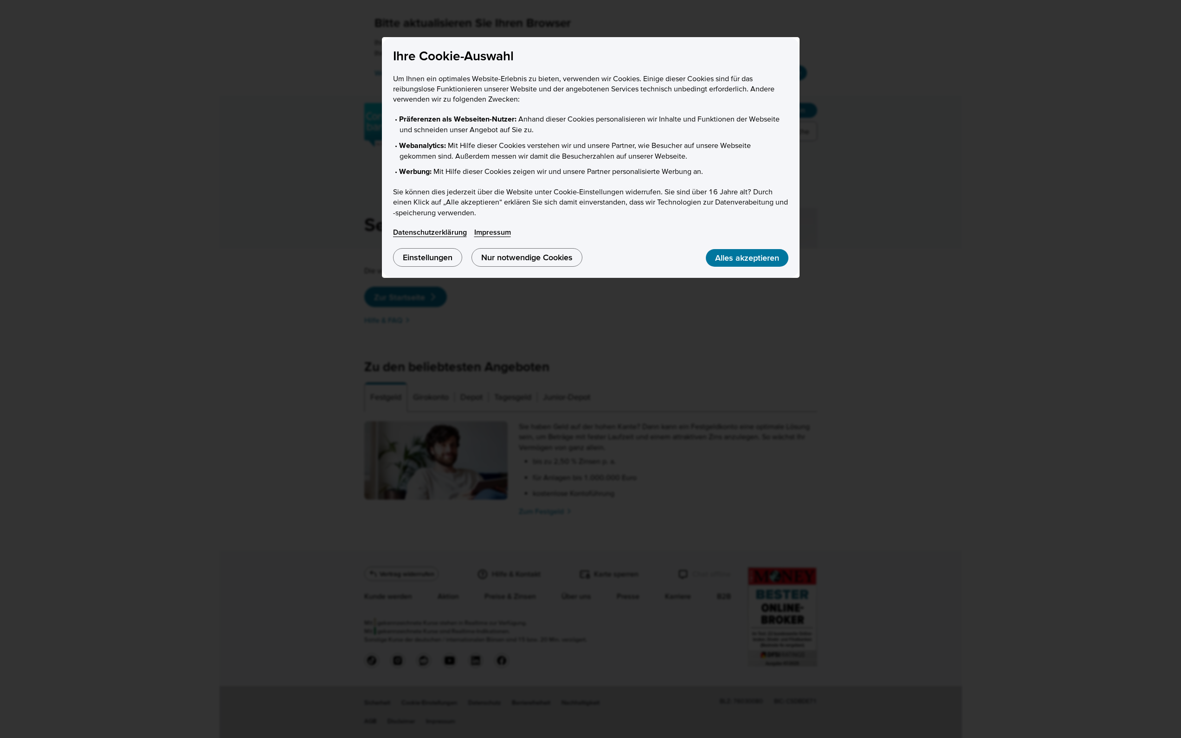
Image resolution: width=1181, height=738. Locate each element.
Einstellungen (427, 257)
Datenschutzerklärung (430, 232)
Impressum (492, 232)
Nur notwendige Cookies (527, 257)
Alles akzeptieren (747, 258)
